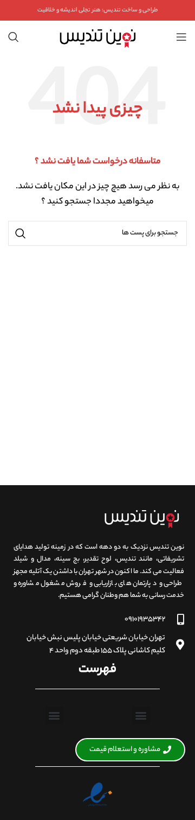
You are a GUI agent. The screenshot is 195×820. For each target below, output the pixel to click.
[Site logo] (97, 36)
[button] (141, 715)
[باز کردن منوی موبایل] (181, 37)
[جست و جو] (13, 37)
